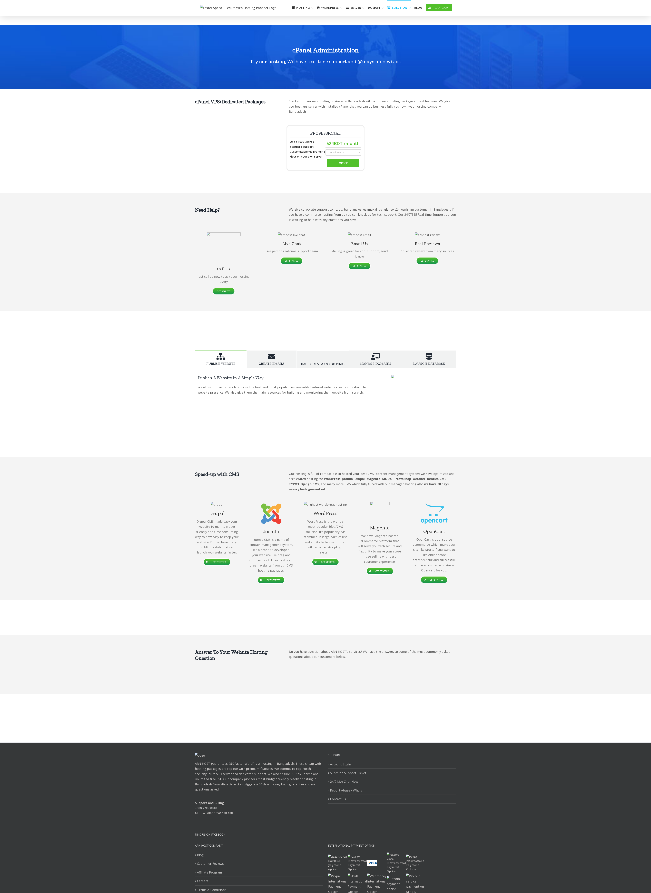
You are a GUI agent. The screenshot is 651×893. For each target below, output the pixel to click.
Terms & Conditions (211, 890)
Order (343, 163)
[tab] (220, 359)
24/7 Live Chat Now (344, 781)
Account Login (340, 764)
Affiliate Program (209, 872)
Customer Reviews (210, 863)
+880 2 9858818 (206, 808)
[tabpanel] (325, 405)
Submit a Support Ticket (348, 773)
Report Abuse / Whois (346, 790)
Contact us (338, 799)
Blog (200, 855)
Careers (202, 881)
